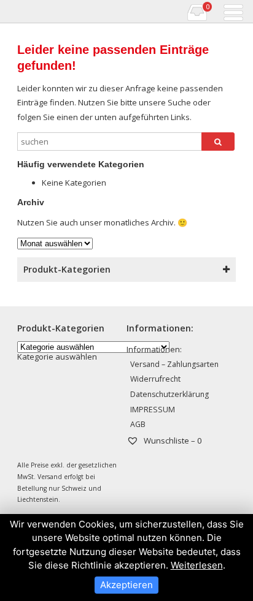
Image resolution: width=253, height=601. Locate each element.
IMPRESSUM (152, 409)
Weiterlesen (197, 565)
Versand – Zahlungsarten (174, 364)
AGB (138, 424)
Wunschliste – (171, 440)
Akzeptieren (126, 585)
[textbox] (57, 356)
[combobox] (57, 356)
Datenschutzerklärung (169, 394)
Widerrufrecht (155, 379)
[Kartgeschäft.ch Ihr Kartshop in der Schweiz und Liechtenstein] (8, 11)
